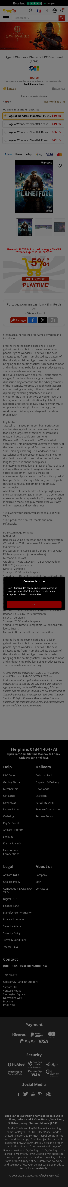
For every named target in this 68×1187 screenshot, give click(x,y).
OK (34, 604)
